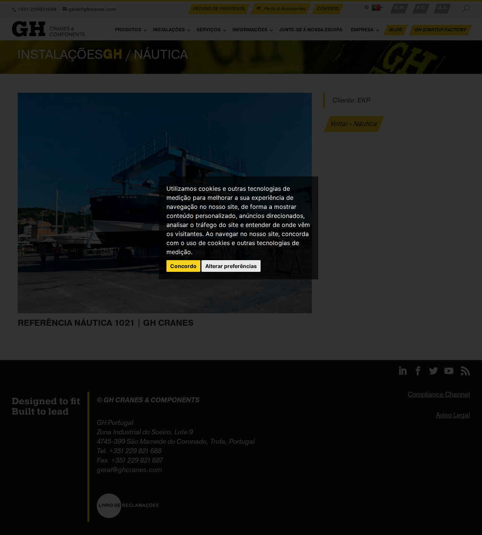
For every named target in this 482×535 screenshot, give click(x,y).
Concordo (183, 266)
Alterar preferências (231, 266)
